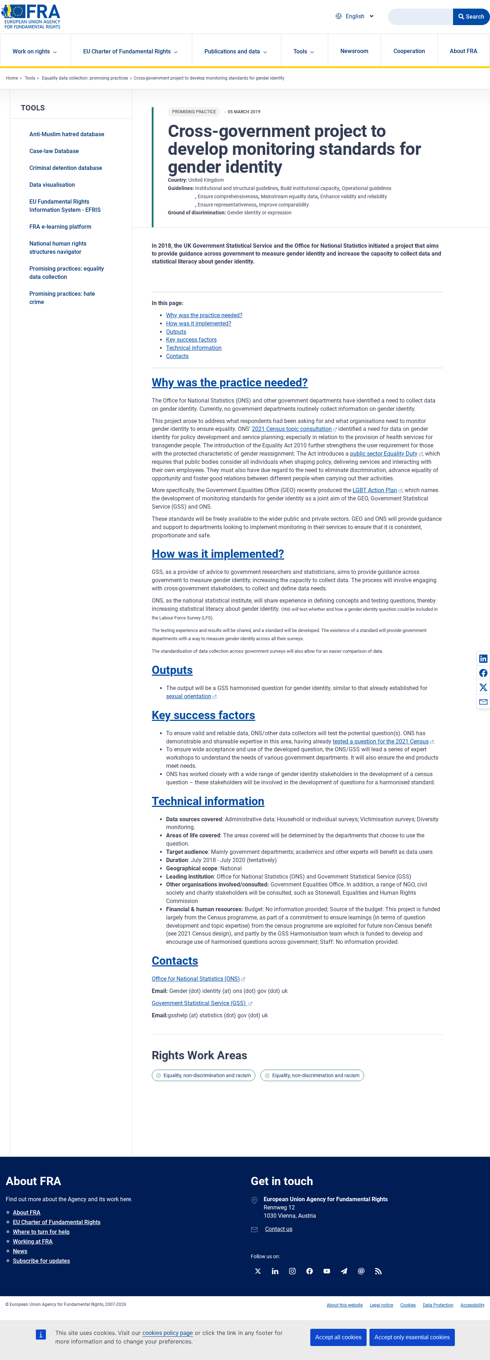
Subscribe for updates (41, 1260)
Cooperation (409, 51)
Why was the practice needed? (204, 315)
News (20, 1251)
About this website (345, 1305)
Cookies (408, 1305)
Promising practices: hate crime (62, 297)
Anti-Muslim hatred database (66, 134)
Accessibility (473, 1305)
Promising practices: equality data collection (66, 272)
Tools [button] (300, 51)
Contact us (278, 1229)
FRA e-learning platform (60, 226)
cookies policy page (167, 1333)
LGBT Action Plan (375, 490)
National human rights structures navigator (57, 247)
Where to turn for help (41, 1231)
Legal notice (381, 1305)
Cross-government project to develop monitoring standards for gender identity (209, 78)
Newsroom (354, 51)
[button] (483, 658)
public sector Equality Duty (384, 453)
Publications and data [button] (232, 51)
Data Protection (438, 1305)
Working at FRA (33, 1241)
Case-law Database (54, 151)
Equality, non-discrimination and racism (207, 1075)
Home (12, 78)
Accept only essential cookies (412, 1337)
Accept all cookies (338, 1337)
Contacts (177, 356)
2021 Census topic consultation (292, 428)
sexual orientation (188, 696)
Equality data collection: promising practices (85, 78)
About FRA (463, 51)
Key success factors (191, 339)
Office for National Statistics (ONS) (196, 978)
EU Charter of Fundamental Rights (56, 1222)
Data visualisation (52, 184)
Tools (30, 78)
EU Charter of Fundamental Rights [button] (127, 51)
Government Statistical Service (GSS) (199, 1003)
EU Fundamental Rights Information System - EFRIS (65, 205)
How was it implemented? (198, 323)
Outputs (176, 331)
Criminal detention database (65, 168)
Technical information (194, 347)
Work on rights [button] (31, 51)
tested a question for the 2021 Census (381, 741)
